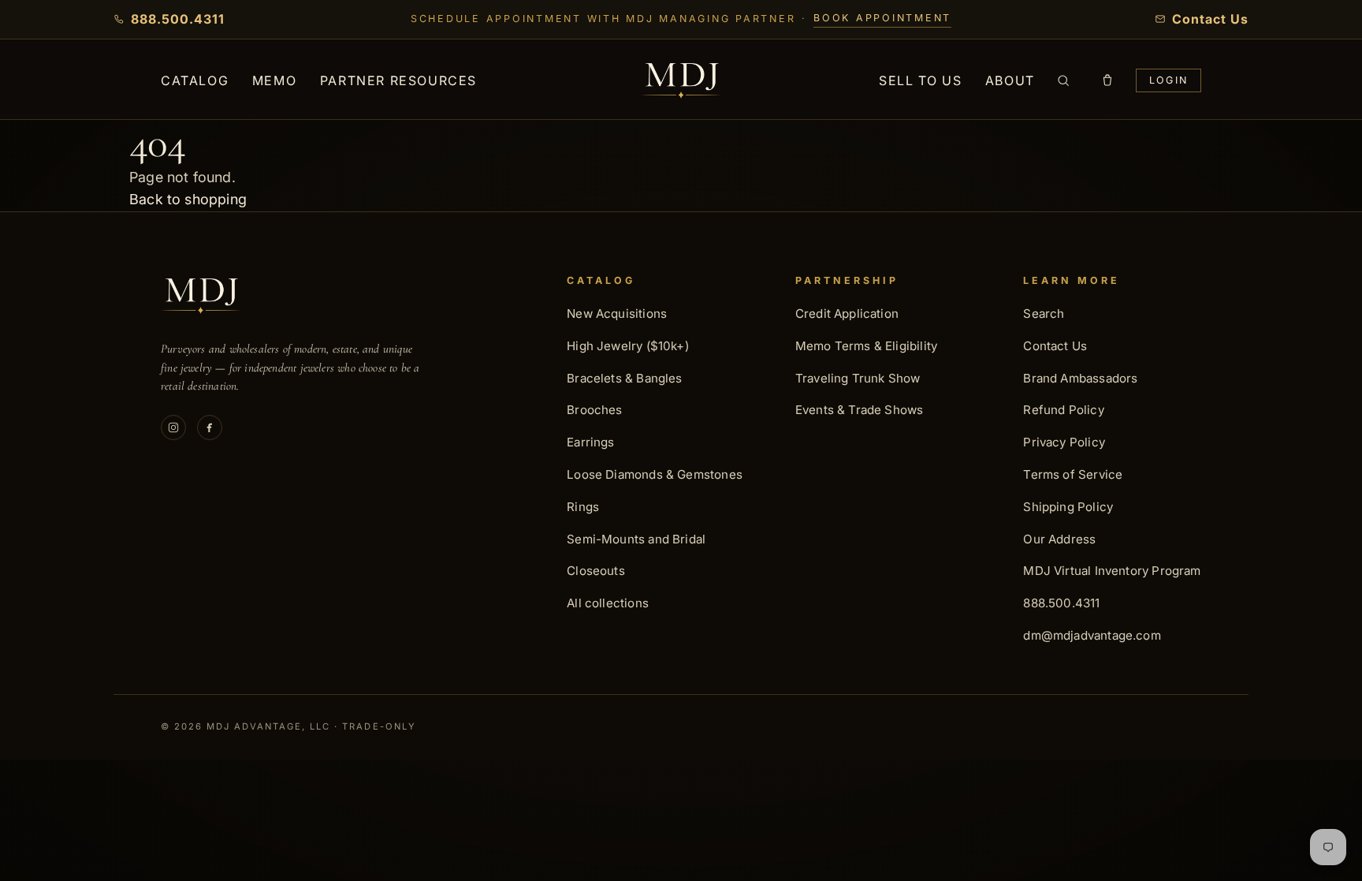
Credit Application (847, 313)
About (1010, 80)
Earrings (590, 442)
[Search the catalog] (1063, 80)
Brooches (594, 409)
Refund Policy (1063, 409)
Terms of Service (1072, 474)
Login (1168, 80)
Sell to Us (920, 80)
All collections (608, 602)
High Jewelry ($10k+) (628, 345)
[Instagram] (173, 427)
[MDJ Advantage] (680, 81)
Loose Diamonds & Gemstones (654, 474)
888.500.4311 (1061, 602)
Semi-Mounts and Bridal (636, 539)
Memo (274, 80)
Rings (583, 506)
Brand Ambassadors (1080, 378)
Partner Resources (398, 80)
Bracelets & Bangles (624, 378)
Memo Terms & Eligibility (866, 345)
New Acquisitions (617, 313)
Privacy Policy (1064, 442)
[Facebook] (209, 427)
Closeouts (596, 570)
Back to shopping (188, 199)
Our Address (1059, 539)
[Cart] (1107, 80)
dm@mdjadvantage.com (1091, 635)
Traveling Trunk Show (858, 378)
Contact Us (1055, 345)
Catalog (195, 80)
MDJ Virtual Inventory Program (1111, 570)
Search (1043, 313)
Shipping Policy (1068, 506)
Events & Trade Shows (859, 409)
